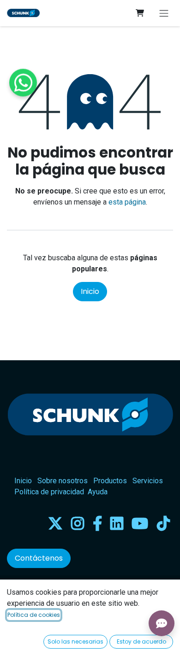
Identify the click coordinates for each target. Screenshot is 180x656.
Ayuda (98, 491)
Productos (110, 480)
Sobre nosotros (62, 480)
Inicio (90, 291)
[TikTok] (163, 523)
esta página (127, 202)
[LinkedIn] (116, 523)
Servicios (147, 480)
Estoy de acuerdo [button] (141, 641)
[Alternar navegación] (164, 13)
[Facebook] (97, 523)
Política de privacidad (49, 491)
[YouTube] (140, 523)
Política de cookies (33, 615)
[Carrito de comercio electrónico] (140, 13)
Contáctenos (39, 558)
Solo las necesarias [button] (75, 641)
